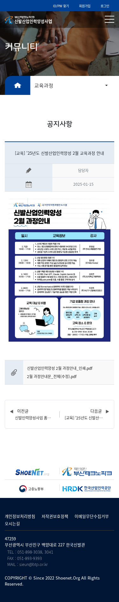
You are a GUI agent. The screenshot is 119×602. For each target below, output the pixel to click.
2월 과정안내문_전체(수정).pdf (51, 376)
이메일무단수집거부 (92, 516)
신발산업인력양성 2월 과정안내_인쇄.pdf (59, 368)
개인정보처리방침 (20, 516)
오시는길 (12, 523)
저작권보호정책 (55, 516)
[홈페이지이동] (32, 472)
